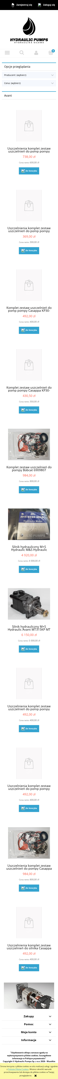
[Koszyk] (51, 52)
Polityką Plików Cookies (18, 1069)
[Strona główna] (29, 29)
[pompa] (29, 995)
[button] (7, 52)
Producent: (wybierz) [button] (15, 75)
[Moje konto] (36, 52)
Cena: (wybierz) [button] (12, 83)
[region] (29, 995)
